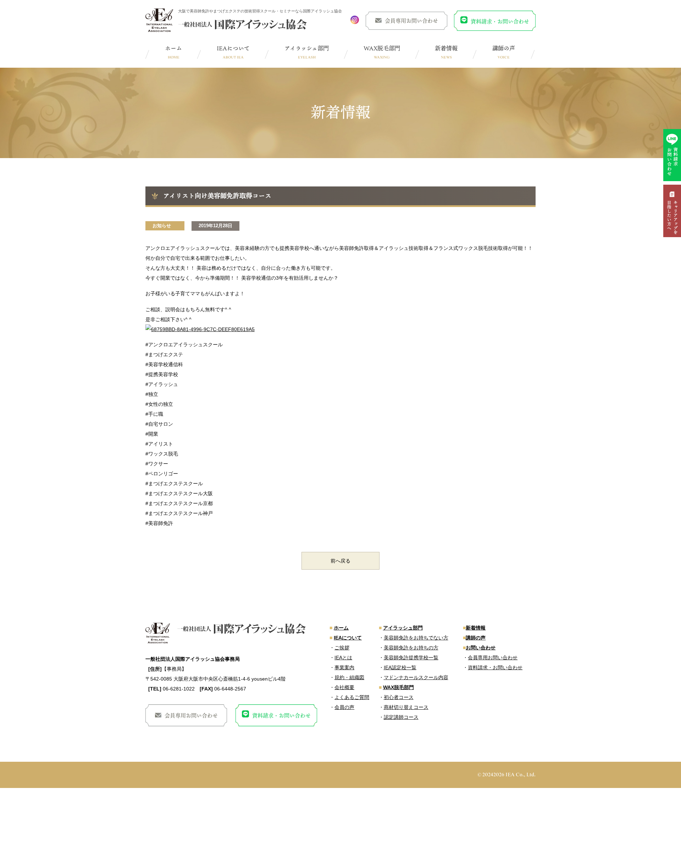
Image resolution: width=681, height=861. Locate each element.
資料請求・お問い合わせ (500, 21)
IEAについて (233, 48)
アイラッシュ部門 (306, 48)
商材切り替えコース (406, 707)
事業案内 (344, 667)
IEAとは (343, 657)
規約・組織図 (349, 677)
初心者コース (399, 697)
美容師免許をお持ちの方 (411, 647)
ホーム (173, 48)
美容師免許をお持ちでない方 (416, 638)
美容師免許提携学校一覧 (411, 657)
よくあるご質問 (351, 697)
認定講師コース (401, 717)
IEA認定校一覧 (400, 667)
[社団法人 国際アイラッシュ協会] (159, 20)
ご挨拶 (341, 647)
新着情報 (446, 48)
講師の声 (503, 48)
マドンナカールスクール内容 (416, 677)
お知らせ (162, 225)
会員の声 (344, 707)
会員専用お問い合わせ (411, 20)
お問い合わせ (480, 647)
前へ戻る (340, 561)
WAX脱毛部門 (382, 48)
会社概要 (344, 687)
